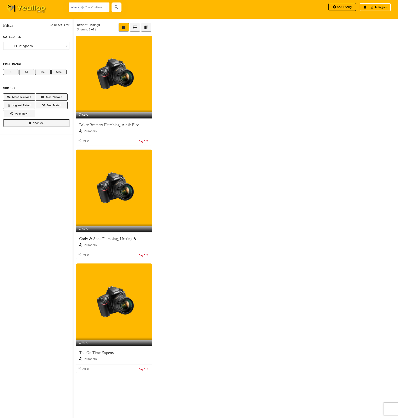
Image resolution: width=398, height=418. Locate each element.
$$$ (43, 72)
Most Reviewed (21, 97)
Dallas (85, 141)
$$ (26, 72)
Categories (12, 37)
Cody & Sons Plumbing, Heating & (108, 239)
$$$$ (59, 72)
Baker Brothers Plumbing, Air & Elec (109, 125)
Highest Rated (21, 105)
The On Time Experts (96, 352)
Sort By (9, 88)
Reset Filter (61, 25)
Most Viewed (53, 97)
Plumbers (90, 131)
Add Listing (344, 7)
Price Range (12, 64)
